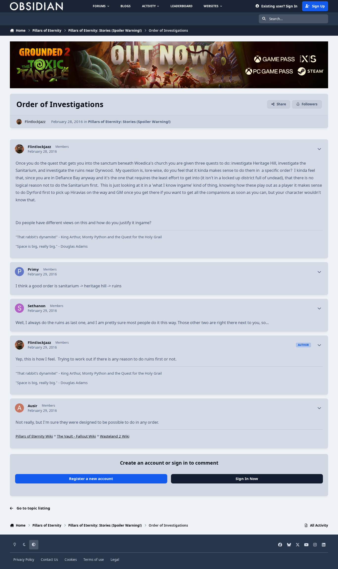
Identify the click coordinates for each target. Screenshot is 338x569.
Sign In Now (247, 478)
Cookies (71, 559)
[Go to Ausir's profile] (19, 408)
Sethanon (37, 305)
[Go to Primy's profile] (19, 271)
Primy (33, 269)
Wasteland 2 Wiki (114, 436)
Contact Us (49, 559)
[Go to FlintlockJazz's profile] (19, 122)
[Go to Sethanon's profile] (19, 308)
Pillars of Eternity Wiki (34, 436)
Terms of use (93, 559)
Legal (115, 559)
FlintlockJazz (35, 121)
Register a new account (91, 478)
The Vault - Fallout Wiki (76, 436)
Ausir (32, 405)
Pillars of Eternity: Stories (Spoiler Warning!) (129, 121)
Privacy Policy (23, 559)
